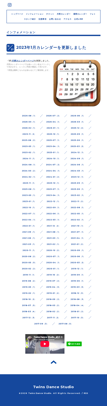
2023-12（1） (78, 177)
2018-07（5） (29, 305)
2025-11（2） (29, 134)
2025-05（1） (29, 146)
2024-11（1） (29, 158)
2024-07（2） (53, 164)
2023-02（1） (78, 195)
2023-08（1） (29, 189)
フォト (93, 14)
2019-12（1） (77, 268)
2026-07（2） (53, 116)
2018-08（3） (78, 299)
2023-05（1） (29, 195)
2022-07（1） (29, 213)
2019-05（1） (29, 287)
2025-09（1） (78, 134)
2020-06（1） (78, 256)
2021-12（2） (53, 226)
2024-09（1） (78, 158)
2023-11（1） (29, 183)
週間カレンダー (80, 14)
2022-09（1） (53, 207)
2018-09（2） (53, 299)
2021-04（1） (78, 238)
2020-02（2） (29, 268)
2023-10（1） (53, 183)
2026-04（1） (53, 122)
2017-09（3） (41, 324)
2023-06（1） (78, 189)
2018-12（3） (78, 293)
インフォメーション (35, 14)
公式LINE (78, 19)
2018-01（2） (78, 311)
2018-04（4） (77, 305)
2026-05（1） (29, 122)
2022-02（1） (78, 220)
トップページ (17, 14)
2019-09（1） (78, 275)
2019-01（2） (53, 293)
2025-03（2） (78, 146)
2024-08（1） (29, 164)
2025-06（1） (78, 140)
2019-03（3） (78, 287)
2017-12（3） (29, 317)
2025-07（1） (53, 140)
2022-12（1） (53, 201)
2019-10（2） (53, 275)
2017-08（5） (66, 324)
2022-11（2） (78, 201)
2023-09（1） (78, 183)
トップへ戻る (54, 362)
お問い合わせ (55, 19)
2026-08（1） (29, 116)
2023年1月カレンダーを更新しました (51, 47)
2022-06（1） (53, 213)
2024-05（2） (29, 171)
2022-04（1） (29, 220)
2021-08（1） (53, 232)
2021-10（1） (77, 226)
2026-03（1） (78, 122)
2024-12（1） (78, 152)
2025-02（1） (29, 152)
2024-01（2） (53, 177)
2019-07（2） (53, 281)
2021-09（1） (29, 232)
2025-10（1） (53, 134)
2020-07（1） (53, 256)
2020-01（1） (53, 268)
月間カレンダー (64, 14)
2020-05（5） (29, 262)
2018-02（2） (53, 311)
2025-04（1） (53, 146)
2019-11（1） (29, 275)
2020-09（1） (78, 250)
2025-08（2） (29, 140)
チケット (50, 14)
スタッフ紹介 (30, 19)
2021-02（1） (53, 244)
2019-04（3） (53, 287)
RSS (86, 393)
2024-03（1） (78, 171)
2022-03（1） (53, 220)
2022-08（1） (78, 207)
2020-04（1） (53, 262)
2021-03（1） (29, 244)
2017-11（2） (53, 317)
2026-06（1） (78, 116)
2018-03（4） (29, 311)
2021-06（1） (29, 238)
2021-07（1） (78, 232)
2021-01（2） (78, 244)
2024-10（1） (54, 158)
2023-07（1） (53, 189)
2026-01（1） (53, 128)
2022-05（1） (78, 213)
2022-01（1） (29, 226)
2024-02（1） (29, 177)
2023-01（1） (29, 201)
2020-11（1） (29, 250)
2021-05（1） (53, 238)
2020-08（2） (29, 256)
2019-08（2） (29, 281)
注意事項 (42, 19)
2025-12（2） (78, 128)
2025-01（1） (53, 152)
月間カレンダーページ (23, 60)
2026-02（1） (29, 128)
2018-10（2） (29, 299)
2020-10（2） (53, 250)
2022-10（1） (29, 207)
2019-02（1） (29, 293)
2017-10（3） (78, 317)
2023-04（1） (53, 195)
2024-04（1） (53, 171)
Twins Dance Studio (53, 387)
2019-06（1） (78, 281)
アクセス (68, 19)
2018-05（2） (53, 305)
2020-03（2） (77, 262)
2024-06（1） (78, 164)
